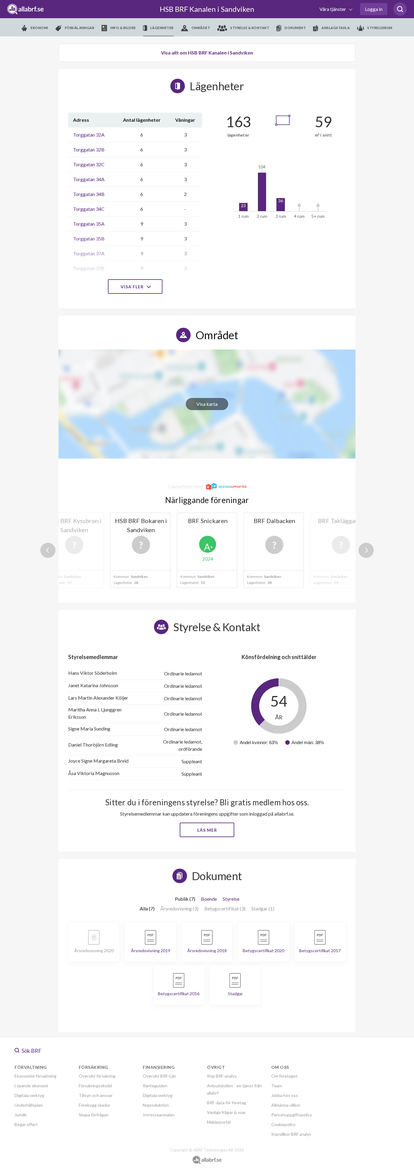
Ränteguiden (155, 1085)
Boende (209, 899)
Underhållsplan (29, 1105)
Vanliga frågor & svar (226, 1112)
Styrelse (231, 899)
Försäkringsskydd (95, 1085)
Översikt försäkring (97, 1076)
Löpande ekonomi (31, 1085)
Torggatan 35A (89, 224)
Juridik (21, 1114)
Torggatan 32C (89, 164)
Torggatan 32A (89, 135)
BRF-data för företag (226, 1102)
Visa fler (133, 286)
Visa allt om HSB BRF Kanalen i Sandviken (207, 52)
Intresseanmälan (159, 1114)
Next (366, 550)
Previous (47, 550)
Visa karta (207, 404)
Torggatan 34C (89, 209)
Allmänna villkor (285, 1105)
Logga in (373, 9)
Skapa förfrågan (94, 1114)
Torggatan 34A (89, 179)
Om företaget (284, 1076)
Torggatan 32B (89, 149)
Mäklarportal (219, 1122)
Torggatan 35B (89, 238)
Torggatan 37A (89, 253)
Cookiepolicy (283, 1124)
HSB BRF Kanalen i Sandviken (207, 9)
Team (276, 1085)
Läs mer (207, 830)
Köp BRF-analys (222, 1076)
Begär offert (26, 1124)
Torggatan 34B (89, 194)
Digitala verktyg (29, 1095)
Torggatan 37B (89, 268)
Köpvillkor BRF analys (291, 1134)
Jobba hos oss (284, 1095)
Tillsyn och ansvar (95, 1095)
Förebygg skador (94, 1105)
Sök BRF (31, 1050)
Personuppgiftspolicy (291, 1114)
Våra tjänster (333, 9)
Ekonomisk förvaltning (35, 1076)
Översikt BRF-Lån (159, 1076)
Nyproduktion (156, 1105)
